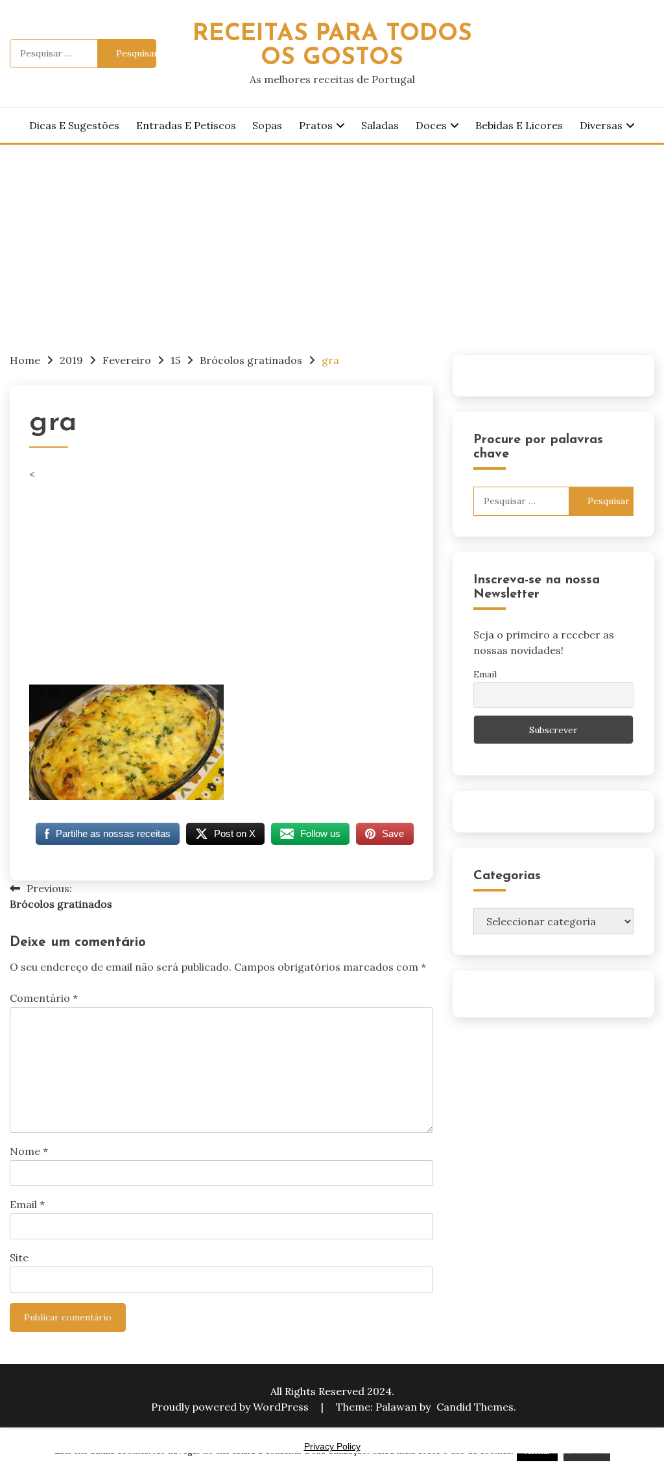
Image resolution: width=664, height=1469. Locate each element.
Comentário (44, 997)
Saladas (380, 125)
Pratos (316, 125)
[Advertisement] (332, 242)
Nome (29, 1151)
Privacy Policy (332, 1446)
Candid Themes (475, 1406)
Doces (431, 125)
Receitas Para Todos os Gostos (332, 46)
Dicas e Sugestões (74, 125)
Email (27, 1204)
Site (19, 1257)
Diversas (601, 125)
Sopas (267, 125)
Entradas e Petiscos (186, 125)
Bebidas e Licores (519, 125)
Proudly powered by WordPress (231, 1406)
